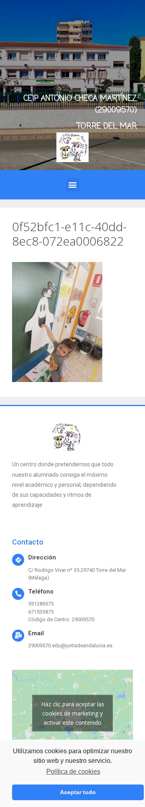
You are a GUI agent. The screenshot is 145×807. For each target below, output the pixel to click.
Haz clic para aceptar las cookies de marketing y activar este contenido (72, 713)
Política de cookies (73, 771)
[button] (72, 184)
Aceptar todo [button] (78, 792)
